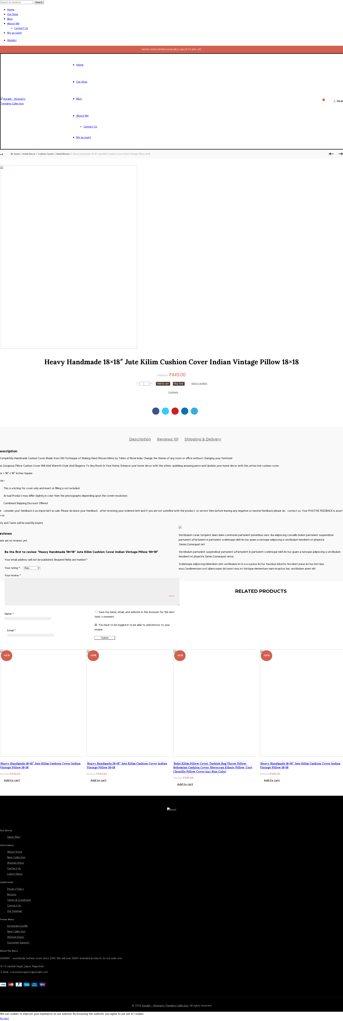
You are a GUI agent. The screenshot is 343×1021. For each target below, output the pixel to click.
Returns (11, 894)
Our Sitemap (14, 911)
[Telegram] (194, 411)
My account (14, 33)
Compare (173, 392)
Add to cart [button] (12, 780)
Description (140, 439)
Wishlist (12, 40)
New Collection (16, 857)
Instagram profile (17, 926)
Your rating (12, 568)
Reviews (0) (167, 439)
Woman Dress (15, 863)
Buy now (178, 383)
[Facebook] (155, 411)
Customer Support (18, 942)
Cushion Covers (46, 154)
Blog (10, 19)
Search (39, 2)
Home (10, 10)
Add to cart (163, 383)
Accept (4, 1018)
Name (9, 614)
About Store (14, 852)
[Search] (313, 101)
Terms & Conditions (19, 900)
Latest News (15, 874)
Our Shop (12, 14)
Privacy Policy (15, 889)
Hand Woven (62, 154)
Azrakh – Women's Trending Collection (165, 1005)
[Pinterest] (175, 411)
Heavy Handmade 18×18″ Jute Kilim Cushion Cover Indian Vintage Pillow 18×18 (40, 765)
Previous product (331, 154)
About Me (13, 23)
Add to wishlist (199, 384)
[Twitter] (165, 411)
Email (11, 630)
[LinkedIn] (184, 411)
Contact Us (21, 28)
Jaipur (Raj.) (13, 837)
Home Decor (29, 154)
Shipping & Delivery (203, 439)
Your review (13, 575)
